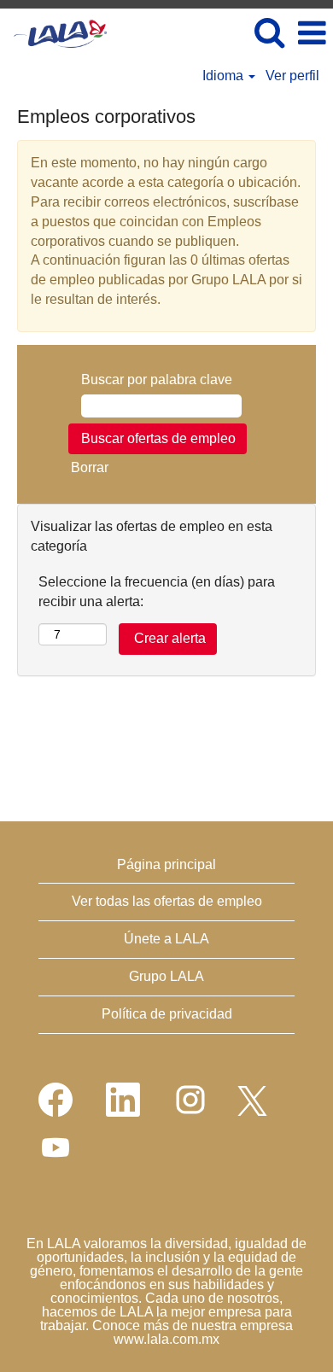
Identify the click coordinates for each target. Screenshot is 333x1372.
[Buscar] (269, 32)
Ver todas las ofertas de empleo (167, 901)
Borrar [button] (89, 467)
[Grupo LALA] (54, 32)
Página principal (166, 864)
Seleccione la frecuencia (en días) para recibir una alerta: (156, 592)
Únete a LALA (166, 938)
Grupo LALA (166, 976)
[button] (311, 33)
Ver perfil (292, 75)
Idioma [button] (224, 75)
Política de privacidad (167, 1014)
